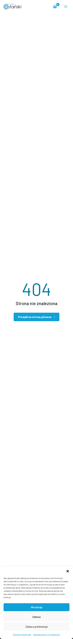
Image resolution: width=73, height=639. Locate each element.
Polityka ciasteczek (22, 634)
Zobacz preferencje (36, 626)
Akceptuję (36, 607)
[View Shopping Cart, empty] (55, 6)
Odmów (36, 616)
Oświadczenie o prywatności (46, 634)
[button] (67, 571)
